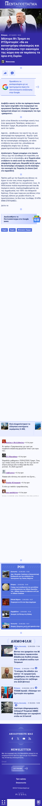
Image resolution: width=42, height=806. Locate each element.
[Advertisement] (21, 329)
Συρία (4, 230)
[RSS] (30, 738)
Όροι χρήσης (21, 779)
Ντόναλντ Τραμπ (24, 230)
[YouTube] (24, 738)
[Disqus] (21, 467)
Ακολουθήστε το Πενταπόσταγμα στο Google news (16, 218)
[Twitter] (18, 738)
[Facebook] (12, 738)
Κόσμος (4, 35)
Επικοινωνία (21, 783)
